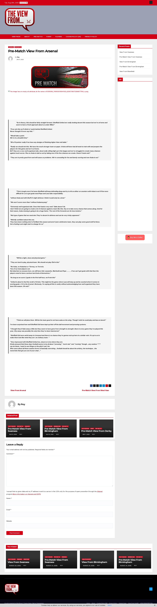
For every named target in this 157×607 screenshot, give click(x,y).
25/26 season (85, 428)
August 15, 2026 (89, 565)
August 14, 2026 (126, 565)
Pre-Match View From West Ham (95, 390)
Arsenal (11, 47)
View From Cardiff (133, 603)
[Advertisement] (59, 107)
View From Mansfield (126, 71)
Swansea (27, 426)
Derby (92, 428)
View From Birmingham (127, 62)
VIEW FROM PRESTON (146, 603)
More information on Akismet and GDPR (27, 494)
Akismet (99, 491)
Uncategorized (86, 559)
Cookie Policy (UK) (73, 36)
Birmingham (57, 426)
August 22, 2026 (15, 565)
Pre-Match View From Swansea (19, 429)
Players (58, 36)
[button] (147, 37)
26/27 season (11, 426)
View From (16, 36)
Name (9, 498)
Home (88, 603)
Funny (48, 36)
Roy (18, 57)
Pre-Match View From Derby (96, 431)
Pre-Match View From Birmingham (56, 429)
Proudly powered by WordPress (14, 603)
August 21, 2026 (52, 565)
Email (8, 510)
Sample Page (122, 603)
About (27, 36)
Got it (109, 605)
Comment (10, 454)
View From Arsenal (18, 390)
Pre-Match (38, 36)
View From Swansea (126, 52)
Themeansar (40, 603)
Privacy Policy (91, 36)
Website (9, 521)
